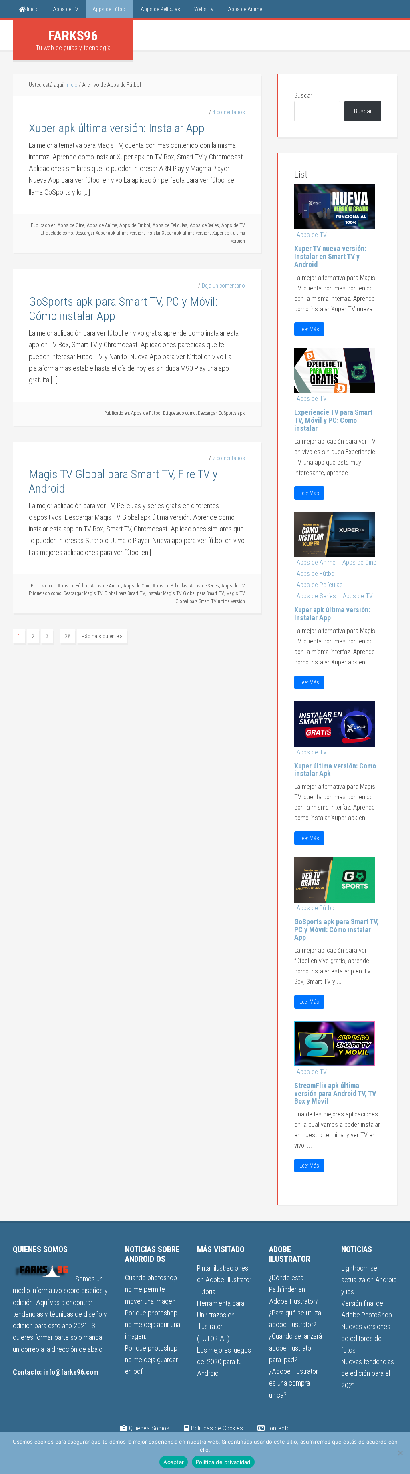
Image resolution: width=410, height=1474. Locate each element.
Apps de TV (233, 225)
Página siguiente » (102, 636)
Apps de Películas (170, 225)
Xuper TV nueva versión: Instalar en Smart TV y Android (330, 256)
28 (67, 636)
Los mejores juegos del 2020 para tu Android (224, 1362)
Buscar (303, 95)
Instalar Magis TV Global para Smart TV (185, 593)
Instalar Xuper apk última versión (178, 233)
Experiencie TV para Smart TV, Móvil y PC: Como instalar (333, 420)
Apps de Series (204, 225)
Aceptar (173, 1462)
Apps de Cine (71, 225)
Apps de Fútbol (134, 225)
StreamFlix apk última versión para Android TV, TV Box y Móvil (335, 1093)
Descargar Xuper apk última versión (109, 233)
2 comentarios (229, 458)
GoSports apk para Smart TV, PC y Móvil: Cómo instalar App (336, 929)
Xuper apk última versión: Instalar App (117, 128)
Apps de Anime (102, 225)
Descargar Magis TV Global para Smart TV (104, 593)
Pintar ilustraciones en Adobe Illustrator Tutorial (224, 1280)
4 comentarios (229, 112)
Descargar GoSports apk (221, 413)
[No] (400, 1453)
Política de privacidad (223, 1462)
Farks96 (73, 36)
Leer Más (309, 329)
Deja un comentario (223, 285)
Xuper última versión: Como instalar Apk (335, 770)
